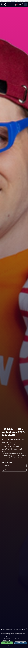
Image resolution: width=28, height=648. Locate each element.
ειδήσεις (8, 1)
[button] (1, 638)
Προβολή (7, 465)
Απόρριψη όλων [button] (20, 642)
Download (7, 470)
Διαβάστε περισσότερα (18, 636)
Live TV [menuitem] (19, 4)
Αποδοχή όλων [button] (7, 642)
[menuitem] (15, 5)
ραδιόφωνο (20, 1)
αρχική (2, 1)
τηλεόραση (13, 1)
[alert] (14, 638)
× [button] (26, 628)
